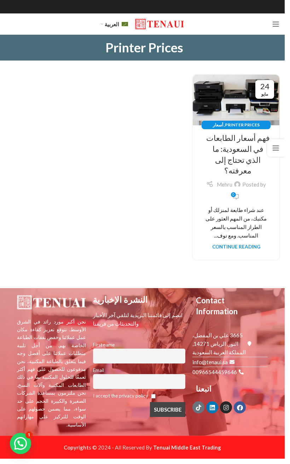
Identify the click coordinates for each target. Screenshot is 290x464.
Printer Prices (242, 124)
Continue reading (236, 247)
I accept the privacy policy (121, 396)
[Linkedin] (212, 407)
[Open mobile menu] (276, 24)
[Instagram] (226, 407)
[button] (20, 443)
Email (98, 370)
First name (104, 345)
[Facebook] (240, 407)
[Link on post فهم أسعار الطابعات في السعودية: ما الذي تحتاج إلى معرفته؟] (236, 100)
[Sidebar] (276, 148)
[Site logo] (159, 23)
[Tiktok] (198, 407)
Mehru (224, 184)
